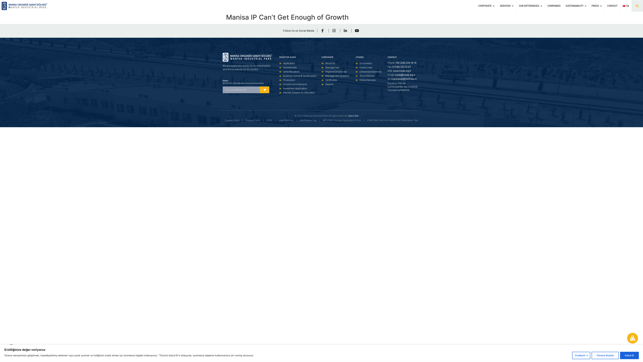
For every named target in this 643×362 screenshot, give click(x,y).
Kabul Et (629, 355)
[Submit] (264, 89)
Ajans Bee (353, 115)
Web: (399, 71)
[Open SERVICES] (513, 6)
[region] (321, 353)
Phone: (401, 63)
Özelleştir (580, 355)
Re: (402, 79)
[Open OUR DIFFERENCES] (541, 6)
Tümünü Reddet (605, 355)
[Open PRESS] (601, 6)
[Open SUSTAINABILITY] (585, 6)
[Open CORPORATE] (493, 6)
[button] (637, 6)
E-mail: (401, 75)
